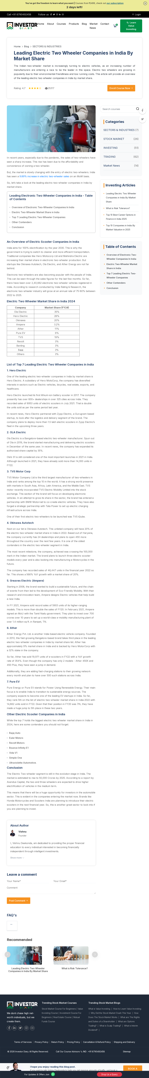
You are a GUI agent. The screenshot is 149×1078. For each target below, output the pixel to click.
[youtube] (63, 14)
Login (137, 14)
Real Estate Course (62, 1017)
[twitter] (54, 14)
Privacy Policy (41, 1042)
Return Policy (57, 1042)
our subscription (115, 3)
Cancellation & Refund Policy (97, 1042)
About (50, 23)
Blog (84, 23)
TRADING (109, 156)
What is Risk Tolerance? (118, 208)
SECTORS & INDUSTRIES (46, 46)
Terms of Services (23, 1042)
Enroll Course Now (120, 88)
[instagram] (57, 14)
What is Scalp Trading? (110, 1025)
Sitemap (127, 1051)
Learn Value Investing (131, 26)
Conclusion (18, 227)
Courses (61, 23)
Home (40, 23)
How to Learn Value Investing (127, 1008)
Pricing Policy (73, 1042)
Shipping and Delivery (124, 1042)
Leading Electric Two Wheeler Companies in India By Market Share (121, 197)
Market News (93, 25)
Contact (104, 23)
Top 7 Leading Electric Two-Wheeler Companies (38, 217)
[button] (145, 3)
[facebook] (51, 14)
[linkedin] (60, 14)
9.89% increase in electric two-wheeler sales (44, 176)
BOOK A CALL (132, 1070)
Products (74, 23)
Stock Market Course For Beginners (59, 1008)
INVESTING (110, 147)
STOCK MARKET (113, 138)
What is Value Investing (99, 1008)
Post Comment (17, 900)
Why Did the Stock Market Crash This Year (111, 1013)
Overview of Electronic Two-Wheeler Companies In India (43, 207)
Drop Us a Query (109, 1074)
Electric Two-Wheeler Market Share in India (35, 212)
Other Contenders (22, 222)
